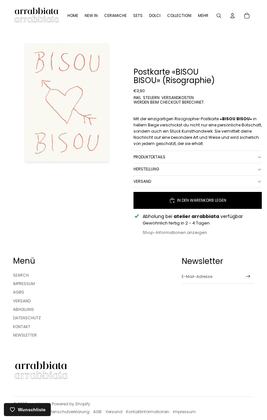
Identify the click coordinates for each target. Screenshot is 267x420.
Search (21, 275)
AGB (97, 411)
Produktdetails (149, 157)
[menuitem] (72, 15)
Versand (142, 181)
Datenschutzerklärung (68, 411)
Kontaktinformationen (147, 411)
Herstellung (146, 169)
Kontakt (21, 326)
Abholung (23, 309)
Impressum (24, 283)
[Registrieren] (248, 276)
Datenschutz (27, 318)
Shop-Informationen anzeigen (175, 232)
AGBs (18, 292)
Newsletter (25, 335)
